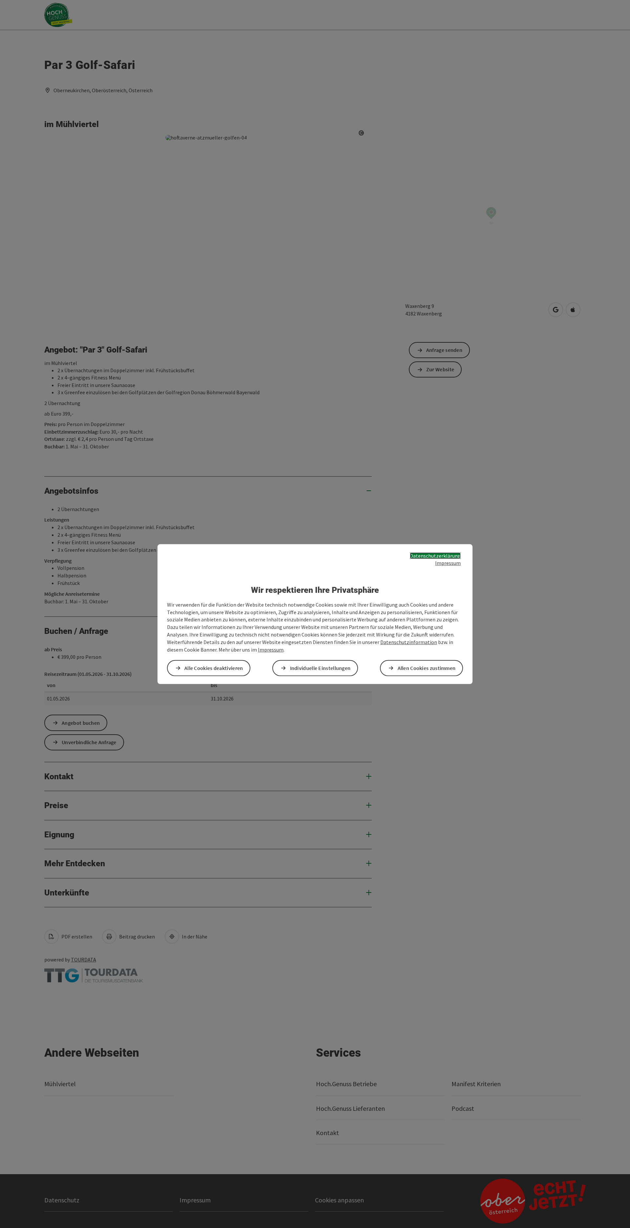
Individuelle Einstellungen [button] (320, 668)
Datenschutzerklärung (435, 555)
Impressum (448, 563)
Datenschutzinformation (408, 642)
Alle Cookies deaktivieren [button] (213, 668)
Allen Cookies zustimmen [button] (427, 668)
